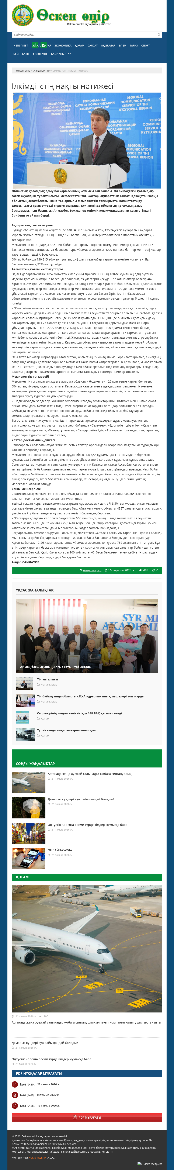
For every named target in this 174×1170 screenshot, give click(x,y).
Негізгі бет (21, 45)
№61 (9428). (27, 1106)
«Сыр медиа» (37, 1157)
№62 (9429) (27, 1095)
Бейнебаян (21, 54)
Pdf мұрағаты (90, 1117)
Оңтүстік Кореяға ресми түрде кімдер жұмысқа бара (87, 825)
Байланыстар (61, 54)
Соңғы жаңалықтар (35, 763)
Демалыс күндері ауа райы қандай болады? (81, 799)
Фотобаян (39, 54)
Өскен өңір (61, 15)
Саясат (93, 45)
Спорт (145, 45)
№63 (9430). (27, 1084)
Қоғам (79, 45)
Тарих (134, 45)
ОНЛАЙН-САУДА (60, 850)
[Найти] (159, 34)
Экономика (63, 45)
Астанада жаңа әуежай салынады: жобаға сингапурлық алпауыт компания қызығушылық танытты (86, 1022)
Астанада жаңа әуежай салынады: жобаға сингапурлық (89, 774)
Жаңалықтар (41, 45)
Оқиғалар (108, 45)
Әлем (122, 45)
